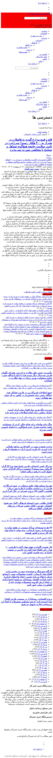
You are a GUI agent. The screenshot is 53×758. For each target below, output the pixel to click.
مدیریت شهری (36, 36)
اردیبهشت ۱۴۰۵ (40, 624)
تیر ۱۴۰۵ (43, 619)
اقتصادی (43, 33)
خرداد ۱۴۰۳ (42, 677)
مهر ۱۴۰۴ (43, 640)
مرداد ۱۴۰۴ (42, 644)
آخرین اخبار (36, 134)
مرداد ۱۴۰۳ (42, 672)
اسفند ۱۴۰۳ (42, 656)
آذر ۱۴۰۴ (43, 635)
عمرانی (44, 38)
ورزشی (29, 50)
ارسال (48, 155)
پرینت (49, 157)
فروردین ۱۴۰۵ (41, 626)
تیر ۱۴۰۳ (43, 675)
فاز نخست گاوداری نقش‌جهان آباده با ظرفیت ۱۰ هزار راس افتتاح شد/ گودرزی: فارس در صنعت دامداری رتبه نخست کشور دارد (26, 312)
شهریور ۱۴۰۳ (41, 670)
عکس (44, 59)
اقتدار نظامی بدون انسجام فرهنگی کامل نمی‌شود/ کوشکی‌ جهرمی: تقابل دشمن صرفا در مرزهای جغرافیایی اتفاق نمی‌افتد (27, 506)
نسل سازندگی (41, 57)
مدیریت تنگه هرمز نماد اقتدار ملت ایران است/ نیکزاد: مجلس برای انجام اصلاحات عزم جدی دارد (28, 411)
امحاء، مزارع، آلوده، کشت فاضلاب (38, 292)
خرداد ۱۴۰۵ (42, 621)
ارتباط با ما (42, 3)
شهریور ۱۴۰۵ (41, 614)
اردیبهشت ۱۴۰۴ (40, 651)
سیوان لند (32, 756)
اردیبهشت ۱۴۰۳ (40, 679)
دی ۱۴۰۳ (43, 661)
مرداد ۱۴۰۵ (42, 617)
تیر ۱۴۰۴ (43, 647)
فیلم (40, 61)
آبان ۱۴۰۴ (43, 637)
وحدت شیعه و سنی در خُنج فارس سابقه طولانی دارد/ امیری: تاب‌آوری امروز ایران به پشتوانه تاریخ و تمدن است (27, 449)
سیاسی (44, 31)
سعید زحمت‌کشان (31, 169)
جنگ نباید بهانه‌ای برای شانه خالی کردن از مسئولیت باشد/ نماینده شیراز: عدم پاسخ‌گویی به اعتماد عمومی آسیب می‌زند (26, 427)
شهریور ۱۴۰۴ (41, 642)
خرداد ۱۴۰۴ (42, 649)
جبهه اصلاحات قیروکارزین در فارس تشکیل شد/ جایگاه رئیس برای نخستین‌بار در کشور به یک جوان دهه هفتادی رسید (28, 395)
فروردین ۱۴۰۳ (41, 682)
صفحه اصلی (42, 132)
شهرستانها (23, 52)
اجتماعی (38, 40)
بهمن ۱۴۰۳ (42, 658)
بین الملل (28, 45)
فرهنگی (34, 43)
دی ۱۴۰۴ (43, 633)
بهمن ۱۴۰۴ (42, 631)
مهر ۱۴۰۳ (43, 668)
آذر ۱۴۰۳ (43, 663)
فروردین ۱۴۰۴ (41, 654)
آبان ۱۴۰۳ (43, 665)
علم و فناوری (21, 47)
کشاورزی (43, 54)
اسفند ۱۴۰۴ (42, 628)
